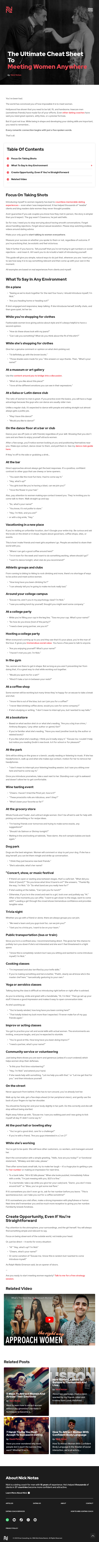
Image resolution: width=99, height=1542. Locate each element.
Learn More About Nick (16, 1493)
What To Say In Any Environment (29, 165)
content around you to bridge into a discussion (38, 375)
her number (15, 1169)
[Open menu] (90, 9)
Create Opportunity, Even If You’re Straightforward (40, 172)
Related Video (19, 179)
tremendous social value (39, 643)
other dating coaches (73, 112)
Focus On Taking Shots (24, 158)
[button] (71, 165)
